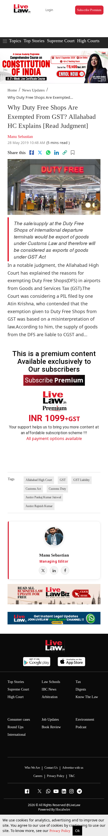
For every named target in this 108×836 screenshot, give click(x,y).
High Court (16, 697)
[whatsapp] (48, 152)
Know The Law (87, 697)
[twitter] (40, 152)
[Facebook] (65, 570)
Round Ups (15, 727)
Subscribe (54, 380)
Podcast (81, 727)
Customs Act (33, 488)
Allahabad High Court (39, 480)
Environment (85, 719)
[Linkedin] (56, 152)
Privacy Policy (60, 831)
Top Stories (34, 40)
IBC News (49, 689)
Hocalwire (63, 809)
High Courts (88, 40)
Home (12, 90)
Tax (78, 682)
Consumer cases (19, 719)
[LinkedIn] (54, 570)
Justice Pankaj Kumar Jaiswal (43, 497)
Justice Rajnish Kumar (39, 506)
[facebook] (31, 152)
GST (63, 480)
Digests (81, 689)
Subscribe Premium (89, 10)
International (17, 734)
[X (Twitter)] (43, 570)
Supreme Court (61, 40)
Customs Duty (57, 488)
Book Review (51, 727)
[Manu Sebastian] (54, 536)
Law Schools (51, 682)
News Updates (33, 90)
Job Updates (50, 719)
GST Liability (81, 480)
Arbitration (50, 697)
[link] (65, 152)
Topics (15, 40)
